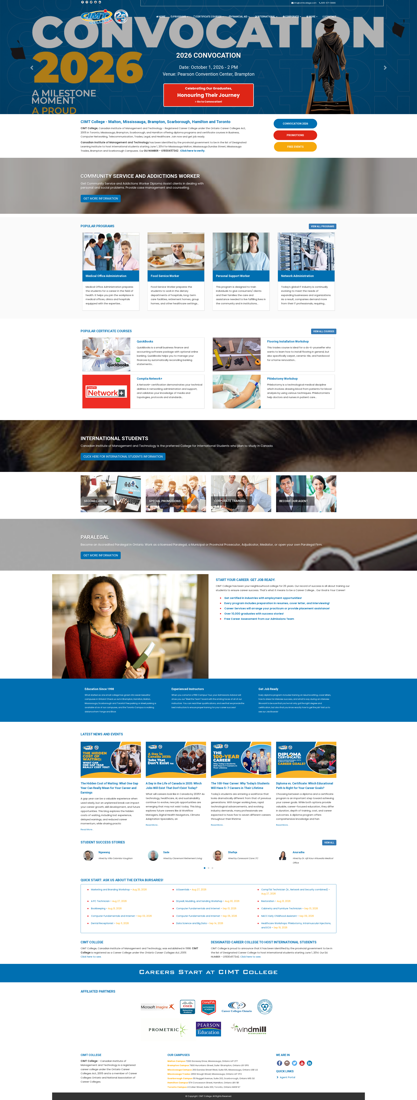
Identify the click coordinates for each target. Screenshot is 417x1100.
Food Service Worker (165, 276)
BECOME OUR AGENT (293, 501)
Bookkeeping (98, 908)
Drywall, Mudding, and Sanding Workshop (199, 901)
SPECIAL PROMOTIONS (165, 501)
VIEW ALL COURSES (323, 331)
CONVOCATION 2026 (295, 123)
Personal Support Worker (233, 276)
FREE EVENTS (295, 146)
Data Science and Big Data (191, 923)
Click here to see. (91, 956)
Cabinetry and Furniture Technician (281, 908)
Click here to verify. (192, 150)
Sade (101, 852)
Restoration (267, 901)
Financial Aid (239, 16)
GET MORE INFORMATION (100, 198)
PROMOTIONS (295, 135)
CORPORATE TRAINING (229, 501)
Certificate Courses (209, 16)
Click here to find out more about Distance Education (209, 101)
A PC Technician (100, 901)
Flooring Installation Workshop (288, 341)
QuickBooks (145, 341)
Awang (297, 852)
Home (162, 16)
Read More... (87, 829)
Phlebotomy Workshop (282, 378)
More (312, 16)
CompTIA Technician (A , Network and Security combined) (294, 889)
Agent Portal (287, 1077)
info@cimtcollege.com (305, 2)
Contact (330, 16)
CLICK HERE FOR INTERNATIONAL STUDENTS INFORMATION (123, 456)
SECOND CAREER (95, 501)
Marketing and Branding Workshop (110, 889)
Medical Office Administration (106, 276)
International (266, 16)
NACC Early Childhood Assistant (279, 916)
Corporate (292, 16)
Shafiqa (167, 852)
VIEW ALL (329, 842)
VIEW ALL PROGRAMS (322, 226)
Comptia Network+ (149, 378)
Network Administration (297, 276)
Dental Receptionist (102, 923)
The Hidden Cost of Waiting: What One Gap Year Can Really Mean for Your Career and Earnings (109, 788)
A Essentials (182, 889)
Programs (180, 16)
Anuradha (234, 852)
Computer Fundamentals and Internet (198, 908)
